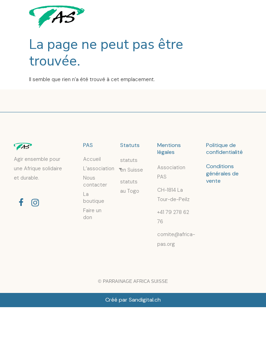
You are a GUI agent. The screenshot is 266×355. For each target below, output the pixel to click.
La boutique (93, 198)
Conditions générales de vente (222, 173)
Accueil (92, 159)
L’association (94, 168)
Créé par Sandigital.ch (133, 299)
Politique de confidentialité (224, 148)
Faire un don (92, 214)
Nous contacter (94, 181)
